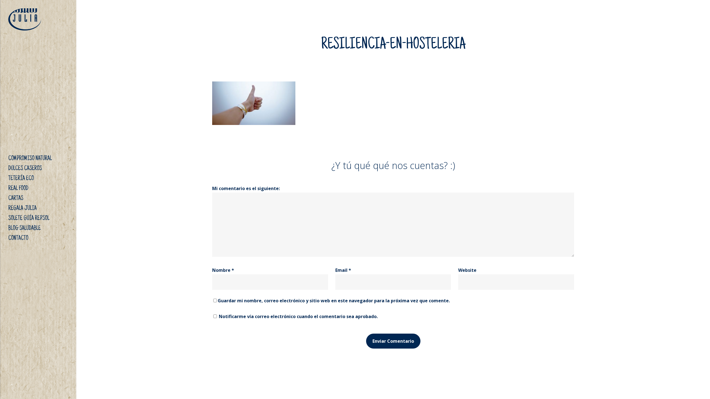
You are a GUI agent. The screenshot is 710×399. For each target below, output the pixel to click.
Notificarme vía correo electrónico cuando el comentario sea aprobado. (298, 316)
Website (467, 270)
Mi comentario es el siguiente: (246, 188)
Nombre (223, 270)
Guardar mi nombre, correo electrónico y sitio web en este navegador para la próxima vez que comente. (334, 301)
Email (343, 270)
